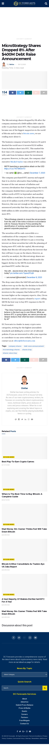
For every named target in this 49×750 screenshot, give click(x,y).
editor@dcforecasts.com (24, 340)
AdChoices (43, 738)
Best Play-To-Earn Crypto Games (18, 462)
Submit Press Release (24, 705)
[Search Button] (44, 688)
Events (24, 711)
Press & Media (24, 708)
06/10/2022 (6, 500)
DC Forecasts (11, 736)
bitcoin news (28, 133)
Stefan (11, 64)
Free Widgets (24, 720)
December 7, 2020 (37, 173)
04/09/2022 (6, 535)
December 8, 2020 (34, 277)
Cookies (9, 738)
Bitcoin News (8, 457)
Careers (24, 714)
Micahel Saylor (16, 161)
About (24, 699)
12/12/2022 (6, 465)
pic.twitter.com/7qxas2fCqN (22, 273)
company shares (15, 346)
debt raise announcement (34, 346)
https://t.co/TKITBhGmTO (14, 169)
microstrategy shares (11, 350)
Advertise (24, 702)
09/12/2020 (22, 64)
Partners (24, 717)
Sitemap (28, 738)
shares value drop (10, 353)
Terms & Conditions (35, 736)
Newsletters (35, 738)
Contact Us (24, 724)
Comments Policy (18, 738)
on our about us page (22, 662)
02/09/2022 (6, 570)
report (37, 298)
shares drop (27, 350)
